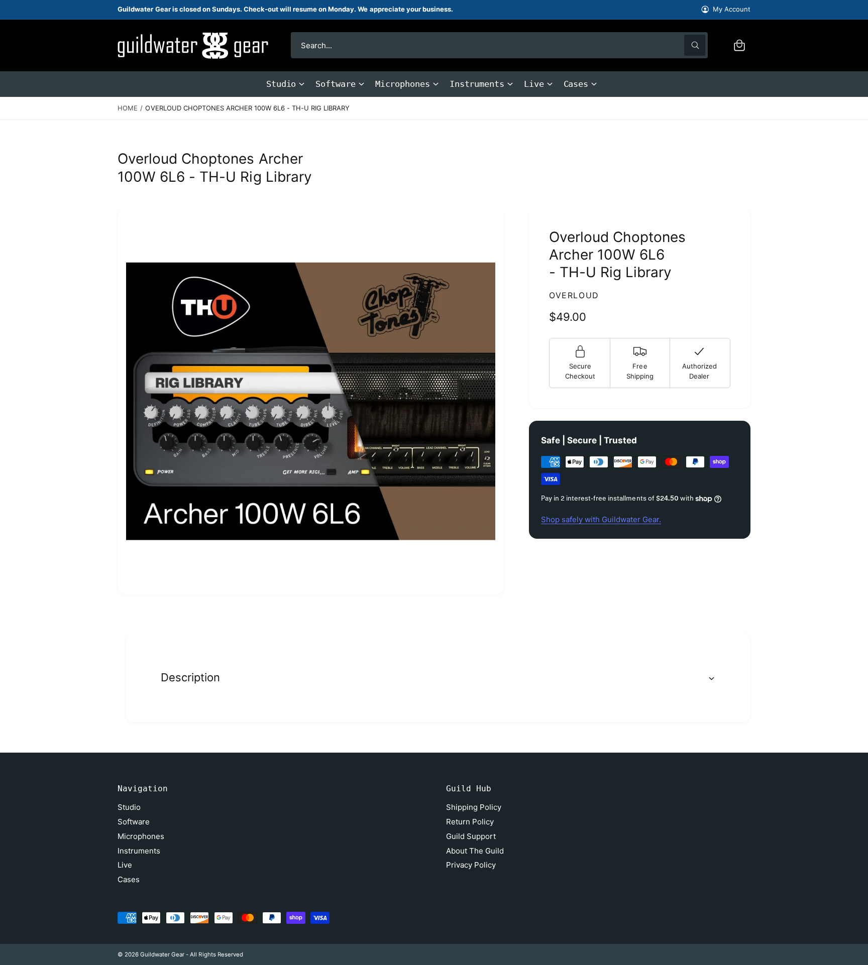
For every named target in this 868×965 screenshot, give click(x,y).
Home (128, 108)
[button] (739, 45)
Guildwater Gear (162, 954)
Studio (281, 84)
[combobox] (499, 45)
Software (335, 84)
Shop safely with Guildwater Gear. (601, 519)
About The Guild (475, 851)
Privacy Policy (471, 865)
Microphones (402, 84)
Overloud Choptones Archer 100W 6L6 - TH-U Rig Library (247, 108)
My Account (731, 9)
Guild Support (471, 836)
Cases (576, 84)
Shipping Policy (473, 807)
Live (534, 84)
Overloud (574, 295)
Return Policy (470, 821)
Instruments (477, 84)
